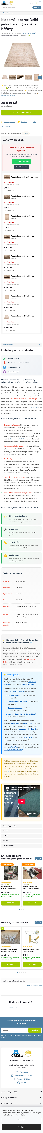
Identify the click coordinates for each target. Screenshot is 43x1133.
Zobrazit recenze (14, 1007)
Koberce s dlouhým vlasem (17, 702)
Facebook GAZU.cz (23, 1079)
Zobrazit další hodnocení (33, 985)
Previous (36, 858)
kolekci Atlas (27, 723)
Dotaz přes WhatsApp (21, 161)
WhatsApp (14, 747)
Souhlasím (21, 1127)
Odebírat (35, 1030)
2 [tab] (21, 909)
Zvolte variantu (23, 112)
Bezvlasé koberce (14, 695)
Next (40, 858)
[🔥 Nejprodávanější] (10, 873)
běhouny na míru (28, 685)
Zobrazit (10, 903)
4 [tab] (23, 972)
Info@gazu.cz (23, 1072)
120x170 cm (27, 737)
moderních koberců (17, 691)
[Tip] (10, 937)
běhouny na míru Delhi (17, 439)
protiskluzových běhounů (27, 729)
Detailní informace (7, 96)
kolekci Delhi (33, 408)
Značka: (6, 127)
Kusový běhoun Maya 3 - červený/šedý (22, 714)
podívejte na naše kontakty (13, 750)
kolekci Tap (15, 723)
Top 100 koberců (21, 167)
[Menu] (40, 2)
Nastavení (21, 1120)
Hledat (37, 8)
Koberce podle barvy (15, 708)
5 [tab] (25, 972)
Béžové (26, 133)
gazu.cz (23, 1083)
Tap (8, 885)
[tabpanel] (11, 885)
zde (23, 1115)
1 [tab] (19, 909)
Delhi (28, 36)
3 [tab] (23, 909)
